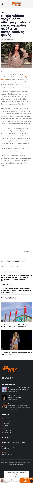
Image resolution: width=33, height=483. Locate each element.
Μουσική (6, 423)
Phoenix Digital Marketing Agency (17, 464)
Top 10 (6, 428)
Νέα (3, 12)
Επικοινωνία (7, 432)
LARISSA (8, 261)
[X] (12, 266)
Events (6, 425)
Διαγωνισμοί (7, 421)
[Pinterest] (14, 266)
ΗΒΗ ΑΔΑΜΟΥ (16, 261)
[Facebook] (9, 266)
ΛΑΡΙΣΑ (23, 261)
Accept (17, 476)
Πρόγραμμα (7, 430)
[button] (30, 4)
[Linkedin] (17, 266)
